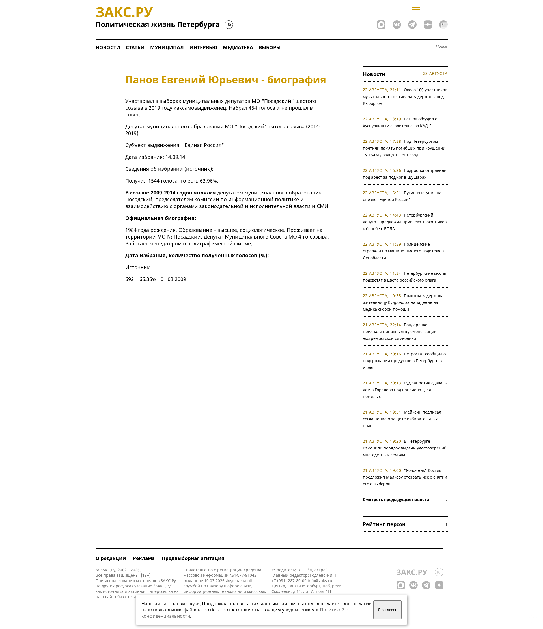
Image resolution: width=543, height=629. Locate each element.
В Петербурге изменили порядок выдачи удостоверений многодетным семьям (405, 447)
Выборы (270, 47)
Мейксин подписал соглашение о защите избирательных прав (402, 418)
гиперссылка (160, 591)
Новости (108, 47)
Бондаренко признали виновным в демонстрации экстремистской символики (400, 331)
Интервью (203, 47)
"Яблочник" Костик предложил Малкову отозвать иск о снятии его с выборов (405, 477)
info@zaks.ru (320, 580)
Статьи (135, 47)
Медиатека (238, 47)
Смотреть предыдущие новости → (405, 499)
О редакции (111, 558)
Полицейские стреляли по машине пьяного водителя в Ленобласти (403, 250)
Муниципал (167, 47)
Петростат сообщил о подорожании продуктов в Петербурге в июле (404, 360)
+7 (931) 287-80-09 (289, 580)
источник (198, 168)
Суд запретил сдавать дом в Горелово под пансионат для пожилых (405, 389)
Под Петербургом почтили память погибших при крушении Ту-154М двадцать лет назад (404, 148)
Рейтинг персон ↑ (405, 524)
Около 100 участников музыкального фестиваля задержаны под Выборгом (405, 96)
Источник (137, 267)
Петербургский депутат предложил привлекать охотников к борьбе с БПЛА (405, 221)
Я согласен (387, 610)
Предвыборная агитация (193, 558)
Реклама (144, 558)
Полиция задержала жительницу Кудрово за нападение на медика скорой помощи (403, 302)
